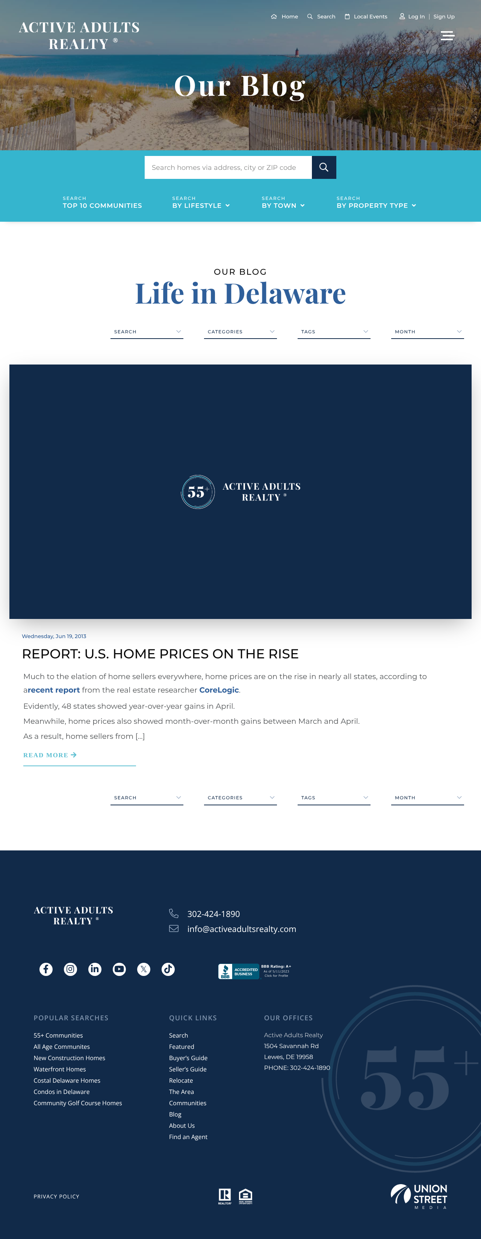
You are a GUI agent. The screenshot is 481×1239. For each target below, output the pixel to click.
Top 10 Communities (102, 206)
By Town (279, 206)
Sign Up (444, 16)
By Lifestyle (197, 206)
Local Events (370, 16)
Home (290, 16)
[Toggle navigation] (448, 35)
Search (326, 16)
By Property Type (372, 206)
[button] (324, 167)
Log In (416, 16)
